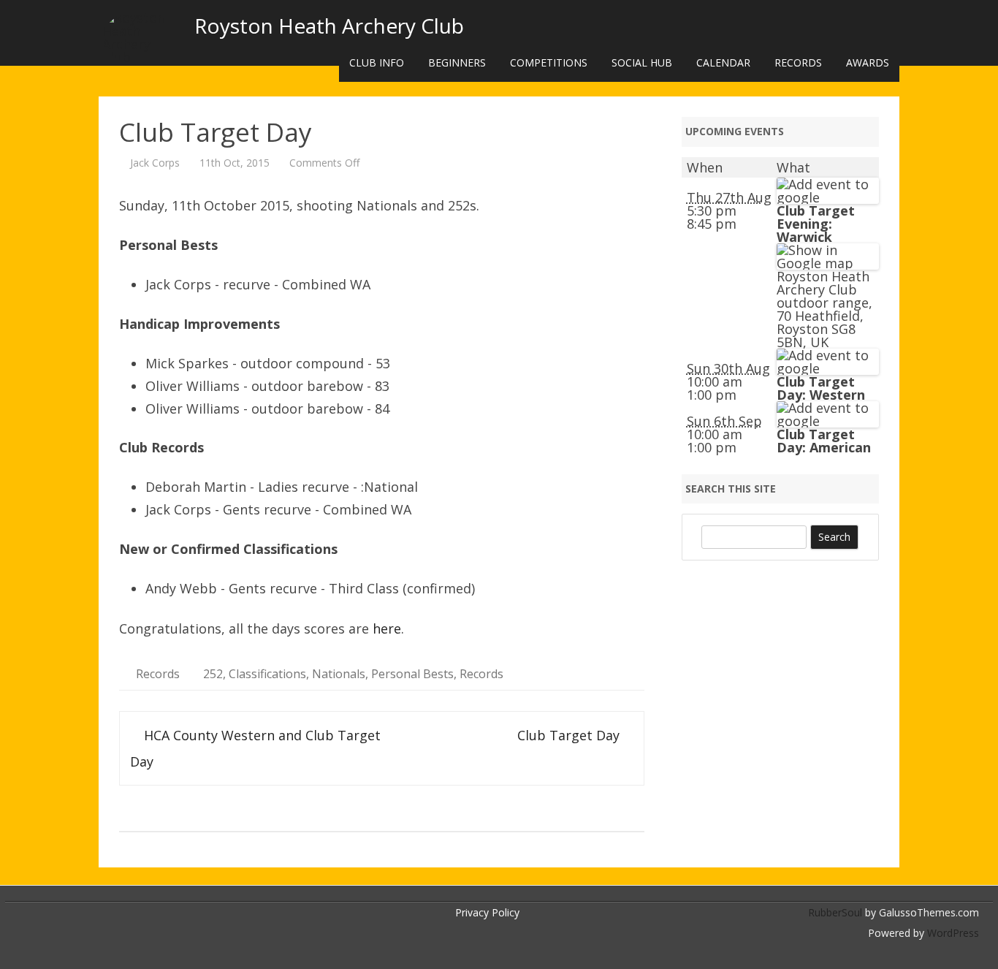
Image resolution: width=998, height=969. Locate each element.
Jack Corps (155, 163)
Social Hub (642, 62)
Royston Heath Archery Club (329, 25)
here (387, 628)
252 (213, 674)
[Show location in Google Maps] (828, 263)
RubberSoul (835, 912)
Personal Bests (412, 674)
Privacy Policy (487, 912)
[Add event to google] (828, 197)
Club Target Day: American (824, 440)
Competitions (548, 62)
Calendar (723, 62)
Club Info (376, 62)
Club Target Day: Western (821, 388)
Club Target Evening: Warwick (816, 224)
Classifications (267, 674)
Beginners (457, 62)
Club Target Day (570, 735)
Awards (867, 62)
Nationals (338, 674)
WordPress (951, 933)
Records (798, 62)
